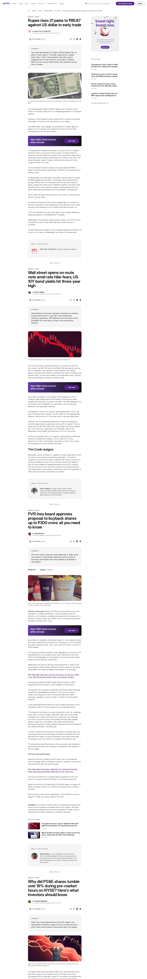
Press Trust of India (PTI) (42, 31)
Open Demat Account (125, 3)
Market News (48, 11)
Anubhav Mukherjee (40, 901)
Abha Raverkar (39, 533)
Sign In (140, 3)
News (40, 11)
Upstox (34, 11)
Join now (71, 141)
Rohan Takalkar (39, 292)
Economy (58, 11)
